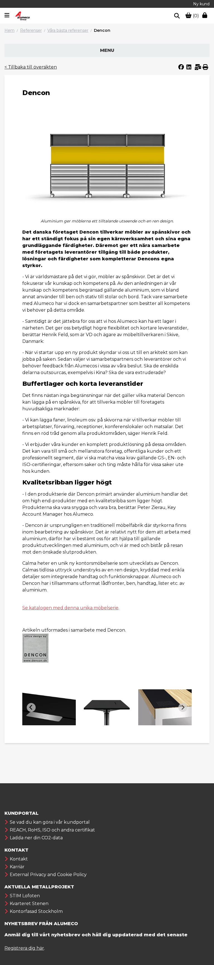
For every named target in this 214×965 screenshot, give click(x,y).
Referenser (31, 30)
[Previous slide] (31, 707)
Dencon (102, 30)
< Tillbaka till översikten (30, 67)
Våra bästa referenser (67, 30)
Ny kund (201, 3)
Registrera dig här (24, 948)
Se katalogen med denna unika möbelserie (70, 607)
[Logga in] (206, 16)
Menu (107, 50)
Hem (9, 30)
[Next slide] (182, 707)
